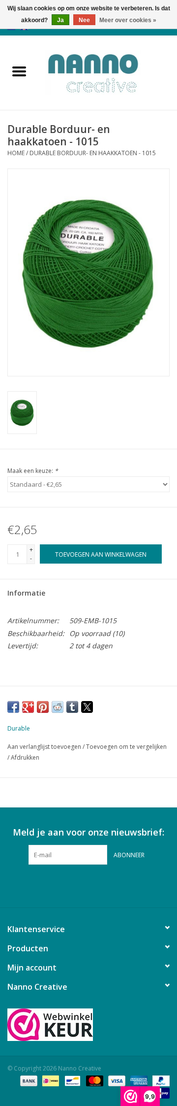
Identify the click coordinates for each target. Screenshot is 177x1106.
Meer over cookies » (127, 20)
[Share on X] (87, 707)
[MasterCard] (94, 1080)
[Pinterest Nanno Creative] (88, 885)
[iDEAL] (49, 1080)
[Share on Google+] (28, 707)
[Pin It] (43, 707)
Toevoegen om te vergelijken (126, 746)
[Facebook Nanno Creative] (71, 885)
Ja (60, 20)
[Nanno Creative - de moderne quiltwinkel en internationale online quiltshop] (107, 71)
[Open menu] (19, 71)
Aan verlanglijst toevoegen (45, 746)
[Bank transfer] (28, 1080)
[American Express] (138, 1080)
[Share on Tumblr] (72, 707)
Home (16, 153)
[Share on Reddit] (57, 707)
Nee (84, 20)
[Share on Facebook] (13, 707)
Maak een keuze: (32, 471)
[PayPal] (159, 1080)
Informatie (26, 593)
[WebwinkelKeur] (88, 1024)
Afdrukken (25, 757)
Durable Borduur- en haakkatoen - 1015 (93, 153)
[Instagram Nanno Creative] (106, 885)
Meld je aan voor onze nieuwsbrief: (88, 832)
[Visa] (116, 1080)
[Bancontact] (71, 1080)
